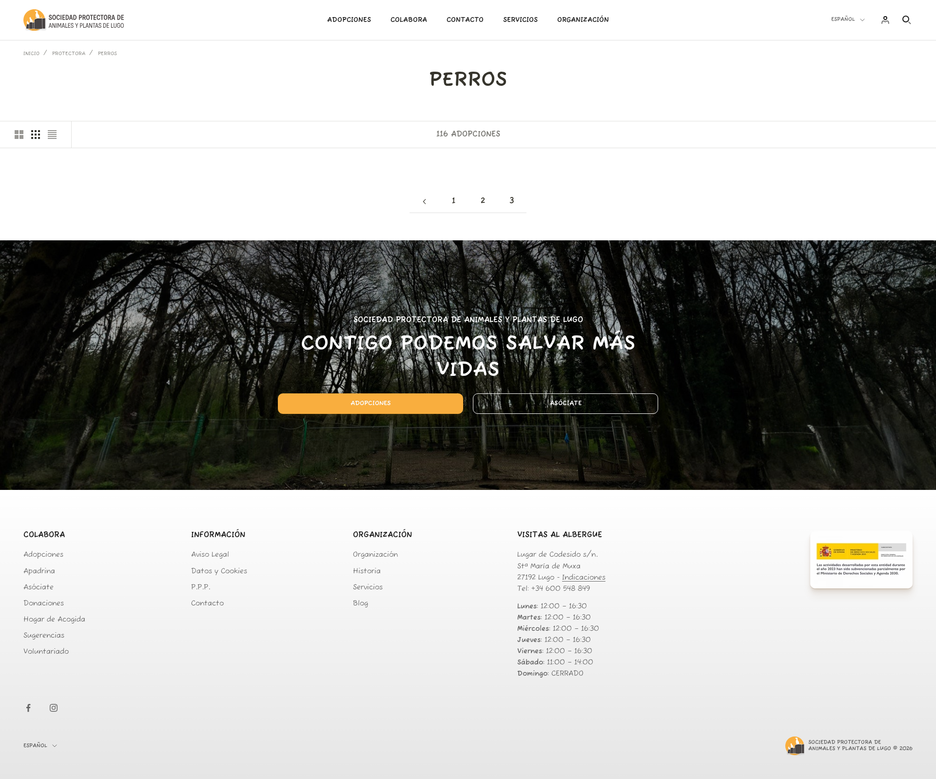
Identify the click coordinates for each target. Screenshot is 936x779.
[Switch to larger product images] (19, 134)
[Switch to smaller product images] (35, 134)
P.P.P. (200, 587)
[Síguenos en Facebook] (28, 708)
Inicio (31, 54)
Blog (360, 603)
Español (843, 19)
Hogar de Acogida (54, 619)
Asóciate (566, 403)
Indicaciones (583, 578)
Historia (367, 571)
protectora (68, 54)
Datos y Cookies (219, 571)
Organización (583, 20)
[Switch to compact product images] (52, 134)
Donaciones (43, 603)
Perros (107, 54)
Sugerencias (43, 636)
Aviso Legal (210, 555)
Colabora (408, 20)
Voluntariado (46, 652)
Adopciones (349, 20)
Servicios (520, 20)
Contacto (465, 20)
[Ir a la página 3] (424, 202)
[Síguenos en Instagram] (53, 708)
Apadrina (39, 571)
